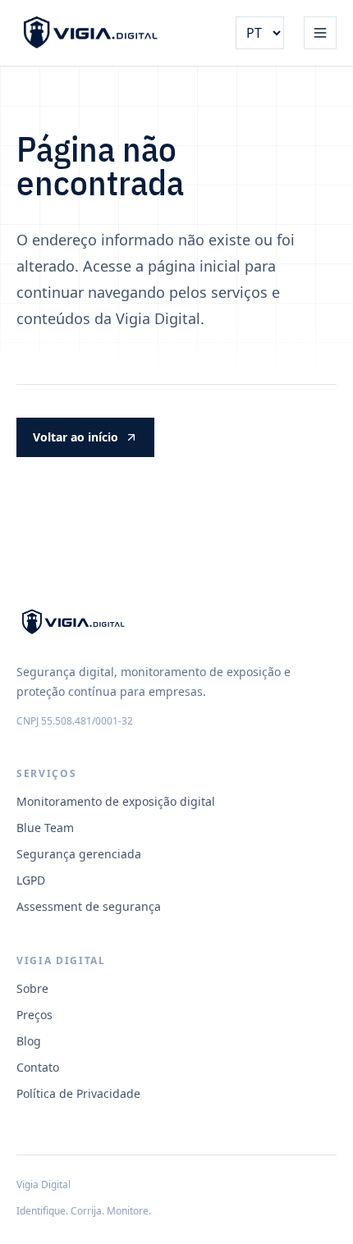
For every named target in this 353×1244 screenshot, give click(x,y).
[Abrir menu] (320, 32)
